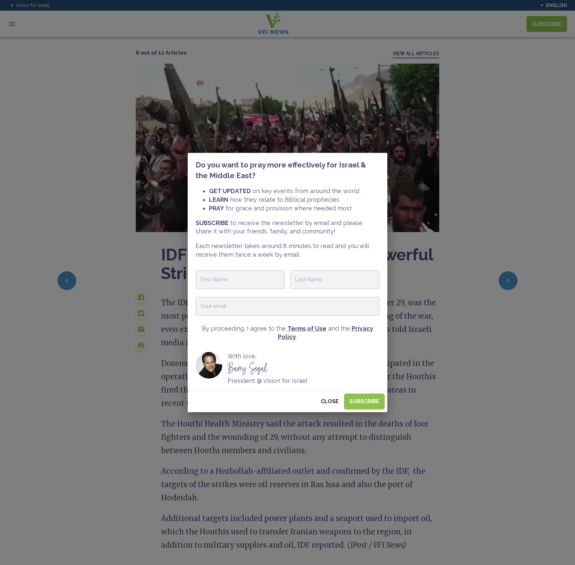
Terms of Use (307, 328)
